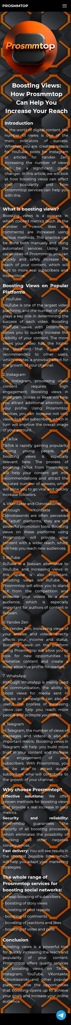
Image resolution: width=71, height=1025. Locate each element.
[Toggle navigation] (65, 6)
